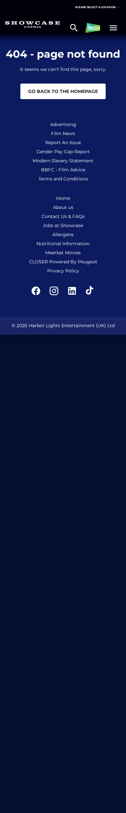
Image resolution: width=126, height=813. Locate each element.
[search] (74, 28)
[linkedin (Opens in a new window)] (72, 291)
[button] (113, 28)
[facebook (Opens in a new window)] (36, 291)
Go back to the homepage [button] (63, 91)
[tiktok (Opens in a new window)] (90, 291)
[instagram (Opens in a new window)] (54, 291)
